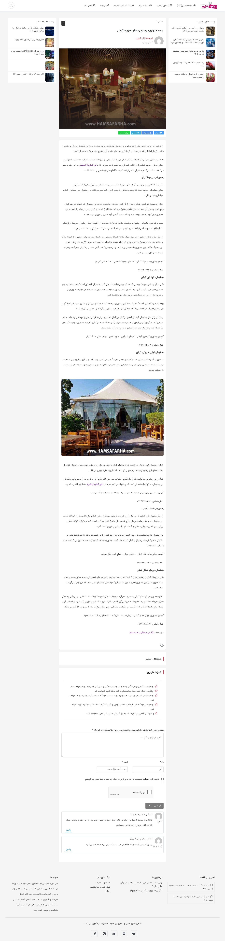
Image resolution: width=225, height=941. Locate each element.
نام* (162, 762)
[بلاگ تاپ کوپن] (209, 5)
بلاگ (108, 891)
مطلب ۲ (159, 21)
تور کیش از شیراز (94, 484)
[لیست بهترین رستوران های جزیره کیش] (112, 88)
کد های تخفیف (103, 882)
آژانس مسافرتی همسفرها (141, 632)
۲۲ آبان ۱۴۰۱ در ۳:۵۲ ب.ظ (141, 839)
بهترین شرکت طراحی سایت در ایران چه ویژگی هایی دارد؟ (141, 884)
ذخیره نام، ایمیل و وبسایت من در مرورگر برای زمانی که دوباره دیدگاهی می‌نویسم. (122, 779)
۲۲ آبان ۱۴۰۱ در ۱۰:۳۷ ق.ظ (141, 814)
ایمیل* (125, 762)
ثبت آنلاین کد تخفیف (100, 887)
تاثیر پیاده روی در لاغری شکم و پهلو (146, 890)
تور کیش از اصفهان (87, 165)
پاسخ (68, 830)
